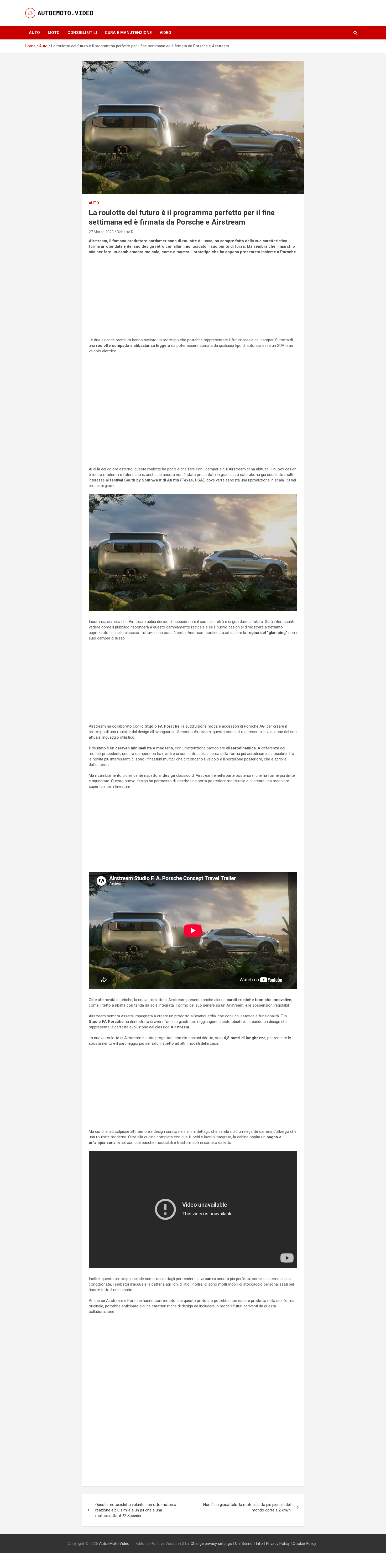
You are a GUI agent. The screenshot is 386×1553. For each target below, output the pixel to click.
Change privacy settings (211, 1543)
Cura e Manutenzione (128, 32)
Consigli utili (82, 32)
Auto (34, 32)
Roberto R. (125, 232)
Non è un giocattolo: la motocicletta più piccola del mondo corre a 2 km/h (247, 1507)
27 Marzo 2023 (101, 232)
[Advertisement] (193, 297)
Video (165, 32)
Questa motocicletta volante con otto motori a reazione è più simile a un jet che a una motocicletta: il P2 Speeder (135, 1510)
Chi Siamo (244, 1543)
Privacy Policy (278, 1543)
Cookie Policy (304, 1543)
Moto (54, 32)
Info (259, 1543)
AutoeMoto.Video (114, 1543)
